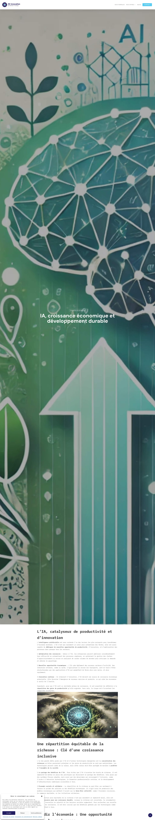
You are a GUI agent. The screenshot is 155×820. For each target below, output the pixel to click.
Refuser (22, 813)
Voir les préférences (36, 813)
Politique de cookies (8, 816)
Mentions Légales (37, 816)
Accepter (8, 813)
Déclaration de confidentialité (23, 816)
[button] (42, 796)
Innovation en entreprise (77, 310)
